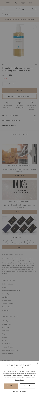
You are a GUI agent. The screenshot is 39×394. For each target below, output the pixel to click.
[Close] (37, 363)
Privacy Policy (19, 380)
